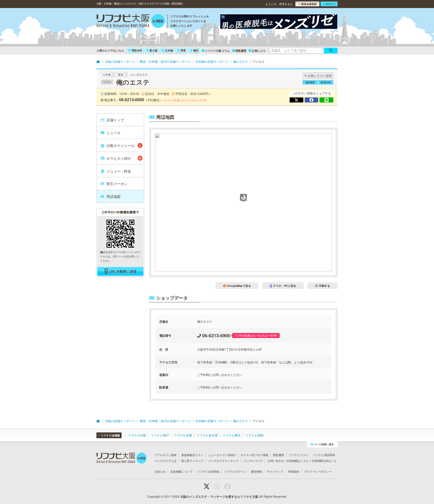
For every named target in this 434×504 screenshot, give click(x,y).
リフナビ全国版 (110, 435)
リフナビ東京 (232, 435)
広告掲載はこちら (298, 461)
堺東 (183, 50)
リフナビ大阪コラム (217, 50)
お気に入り (259, 50)
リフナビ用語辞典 (324, 455)
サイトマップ (275, 471)
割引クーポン (117, 183)
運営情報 (256, 471)
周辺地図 (113, 196)
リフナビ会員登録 (208, 471)
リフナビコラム (298, 455)
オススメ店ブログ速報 (254, 455)
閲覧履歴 (240, 50)
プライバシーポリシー (318, 471)
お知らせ (160, 471)
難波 (120, 74)
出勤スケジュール (123, 145)
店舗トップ (115, 119)
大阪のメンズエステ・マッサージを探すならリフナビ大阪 (219, 496)
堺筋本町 (136, 50)
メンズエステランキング (223, 461)
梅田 (196, 50)
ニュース (113, 132)
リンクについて (253, 461)
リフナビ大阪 (137, 435)
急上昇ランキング (192, 461)
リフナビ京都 (183, 435)
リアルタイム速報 (165, 455)
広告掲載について (181, 471)
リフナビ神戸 (160, 435)
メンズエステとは (165, 461)
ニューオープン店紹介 (222, 455)
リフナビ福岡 (254, 435)
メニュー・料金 (118, 171)
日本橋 (169, 50)
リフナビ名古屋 (207, 435)
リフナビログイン (235, 471)
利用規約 (293, 471)
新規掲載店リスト (192, 455)
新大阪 (153, 50)
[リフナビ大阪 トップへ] (130, 21)
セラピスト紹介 (124, 158)
